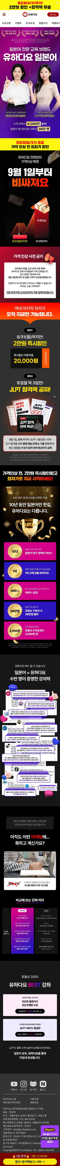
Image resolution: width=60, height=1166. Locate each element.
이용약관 (34, 1099)
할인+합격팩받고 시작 (28, 1162)
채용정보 (34, 1102)
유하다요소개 (9, 1099)
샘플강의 (43, 23)
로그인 (53, 14)
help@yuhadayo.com (24, 1129)
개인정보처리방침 (11, 1102)
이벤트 (18, 23)
